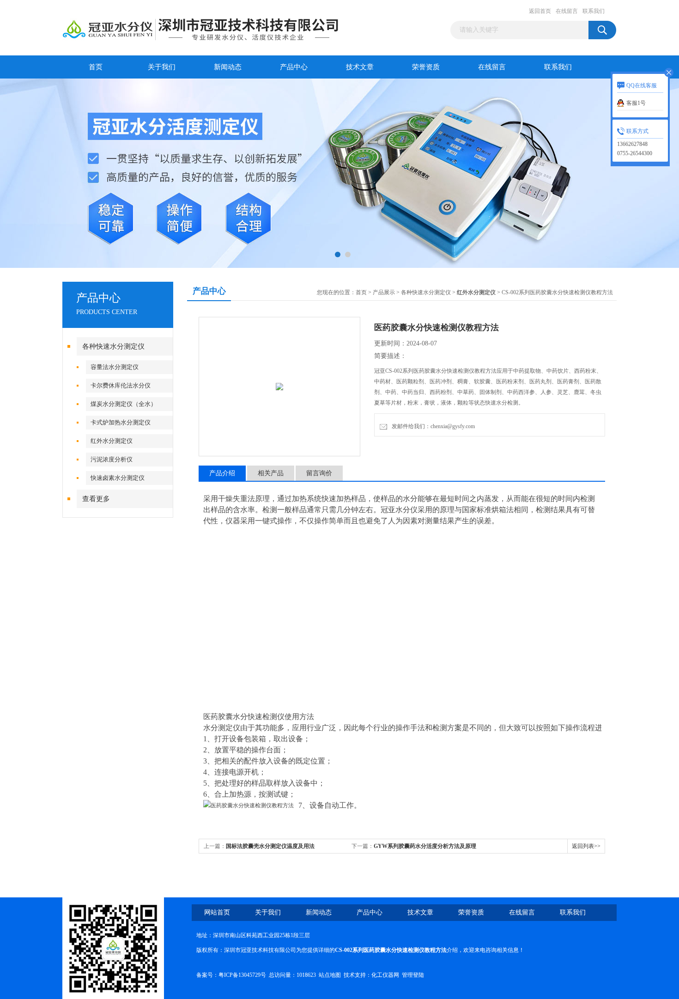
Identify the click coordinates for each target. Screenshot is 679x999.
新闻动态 (228, 67)
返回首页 (540, 11)
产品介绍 (222, 473)
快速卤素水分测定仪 (118, 477)
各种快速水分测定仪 (113, 346)
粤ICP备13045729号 (242, 975)
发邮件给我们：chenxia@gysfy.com (432, 426)
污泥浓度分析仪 (112, 459)
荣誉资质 (426, 67)
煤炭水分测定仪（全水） (124, 403)
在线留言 (567, 11)
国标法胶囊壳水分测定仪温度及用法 (270, 846)
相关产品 (271, 473)
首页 (96, 67)
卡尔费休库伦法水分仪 (121, 385)
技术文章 (360, 67)
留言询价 (319, 473)
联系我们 (593, 11)
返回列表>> (586, 846)
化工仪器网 (385, 975)
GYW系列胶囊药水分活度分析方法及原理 (425, 846)
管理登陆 (413, 975)
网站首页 (217, 912)
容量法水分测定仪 (115, 366)
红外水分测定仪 (112, 440)
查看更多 (96, 499)
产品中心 (294, 67)
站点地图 (330, 975)
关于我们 (162, 67)
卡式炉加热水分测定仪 (121, 422)
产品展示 (384, 292)
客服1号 (636, 103)
